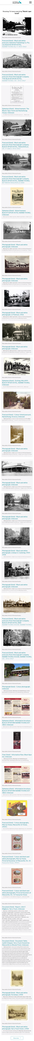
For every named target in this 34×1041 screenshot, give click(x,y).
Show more (16, 1038)
